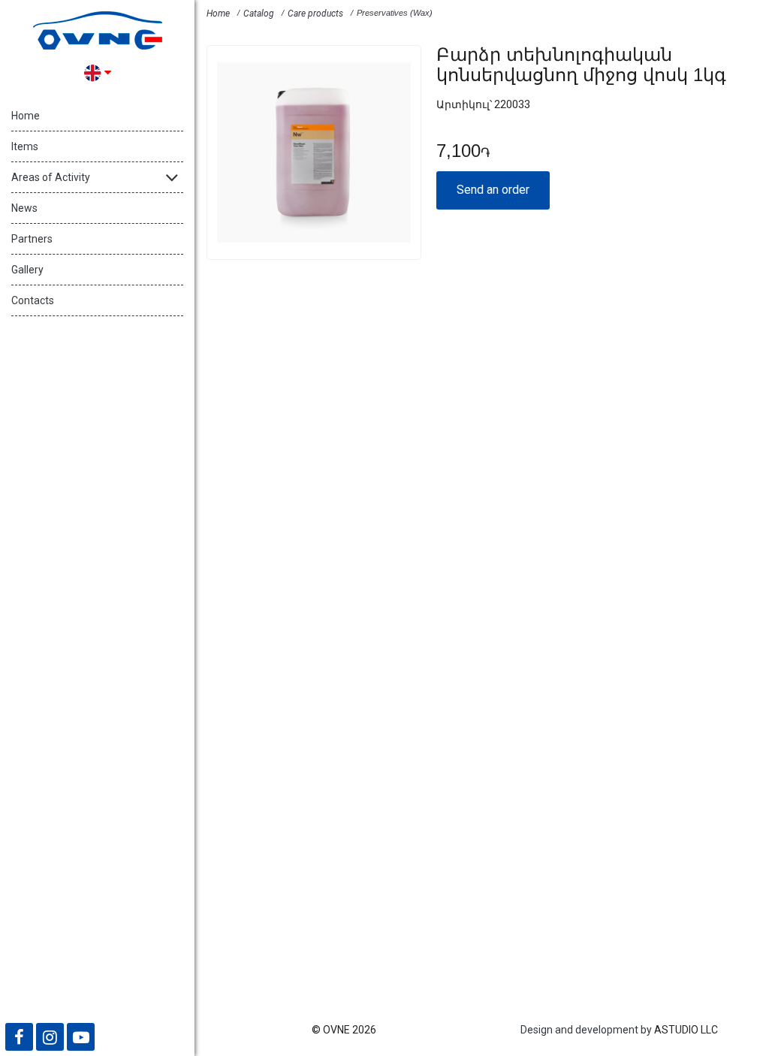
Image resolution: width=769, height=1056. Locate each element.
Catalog (258, 13)
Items (24, 146)
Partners (32, 239)
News (24, 208)
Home (25, 116)
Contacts (32, 300)
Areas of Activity (50, 177)
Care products (315, 13)
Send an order (493, 190)
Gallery (27, 270)
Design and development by (586, 1030)
